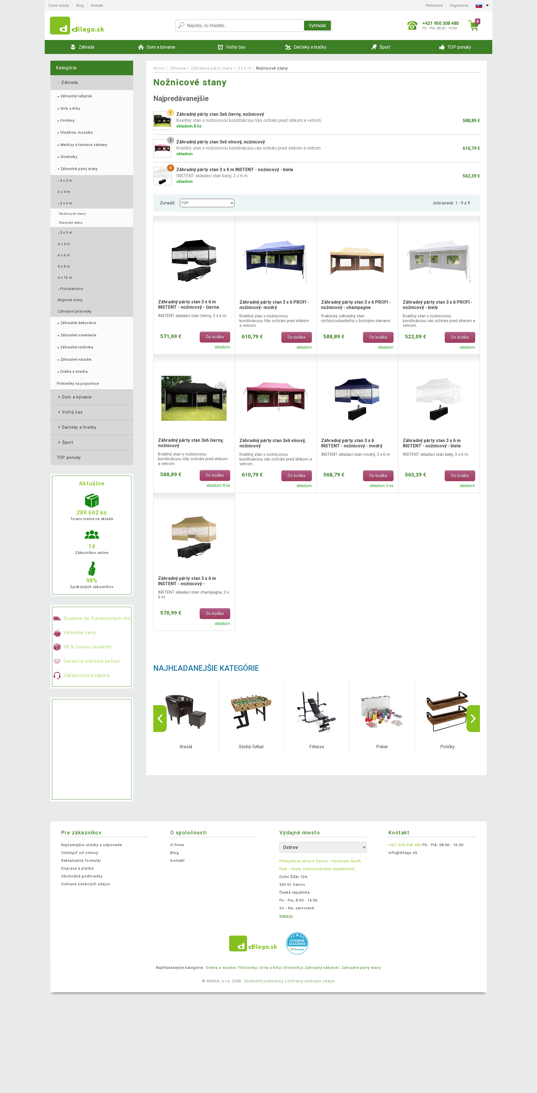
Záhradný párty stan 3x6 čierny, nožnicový (190, 443)
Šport (65, 442)
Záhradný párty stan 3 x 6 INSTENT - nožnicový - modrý (351, 443)
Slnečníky (67, 157)
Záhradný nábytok (74, 96)
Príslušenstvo (70, 289)
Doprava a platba (77, 868)
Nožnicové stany (72, 214)
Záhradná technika (75, 347)
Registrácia (459, 5)
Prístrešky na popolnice (78, 383)
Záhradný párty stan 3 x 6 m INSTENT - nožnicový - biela (432, 443)
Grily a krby (68, 108)
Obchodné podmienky (82, 876)
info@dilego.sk (403, 853)
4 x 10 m (65, 278)
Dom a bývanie (74, 397)
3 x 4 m (64, 192)
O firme (177, 845)
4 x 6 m (64, 255)
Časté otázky (58, 5)
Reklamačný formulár (81, 860)
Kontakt (97, 5)
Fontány (65, 120)
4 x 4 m (64, 244)
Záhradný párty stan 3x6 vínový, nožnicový (272, 443)
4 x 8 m (64, 266)
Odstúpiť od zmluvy (79, 853)
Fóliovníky (247, 967)
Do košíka (215, 337)
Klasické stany (71, 223)
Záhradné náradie (74, 359)
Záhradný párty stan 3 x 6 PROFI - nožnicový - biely (437, 304)
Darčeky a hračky (76, 427)
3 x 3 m (65, 181)
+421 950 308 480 (404, 845)
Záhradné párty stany (77, 169)
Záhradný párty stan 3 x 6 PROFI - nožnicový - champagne (356, 304)
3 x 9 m (65, 233)
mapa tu (286, 916)
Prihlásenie (434, 5)
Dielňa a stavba (72, 371)
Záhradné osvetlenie (76, 335)
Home (159, 68)
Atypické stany (70, 300)
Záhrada (67, 82)
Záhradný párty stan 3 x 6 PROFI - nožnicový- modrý (274, 304)
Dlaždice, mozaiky (75, 132)
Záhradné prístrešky (74, 311)
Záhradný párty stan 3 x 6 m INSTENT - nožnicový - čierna (188, 304)
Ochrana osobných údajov (85, 884)
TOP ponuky (69, 457)
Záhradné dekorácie (76, 323)
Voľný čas (70, 412)
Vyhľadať (317, 25)
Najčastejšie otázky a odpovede (91, 845)
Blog (80, 5)
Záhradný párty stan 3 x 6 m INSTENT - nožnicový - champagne (187, 581)
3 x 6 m (65, 203)
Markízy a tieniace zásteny (82, 145)
